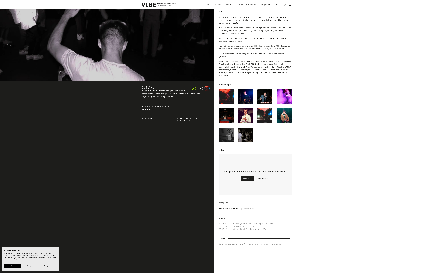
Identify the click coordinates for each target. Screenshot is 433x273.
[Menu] (290, 4)
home (209, 5)
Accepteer (247, 178)
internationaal (252, 5)
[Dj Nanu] (207, 88)
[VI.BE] (158, 4)
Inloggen (278, 244)
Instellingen (263, 178)
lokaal (240, 5)
